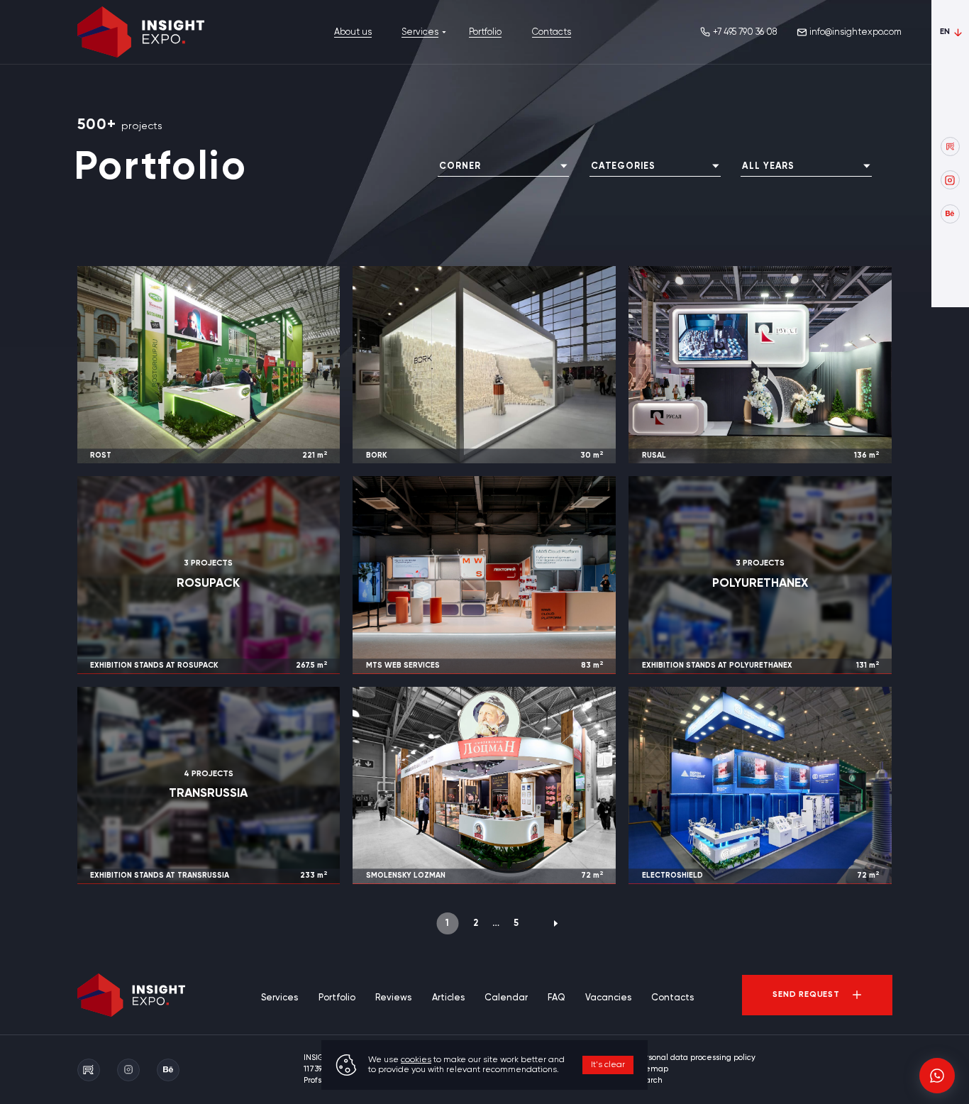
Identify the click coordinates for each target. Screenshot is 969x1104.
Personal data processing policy (695, 1058)
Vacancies (608, 998)
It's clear (608, 1065)
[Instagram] (950, 179)
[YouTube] (950, 146)
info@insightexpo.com (855, 32)
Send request (806, 994)
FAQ (556, 998)
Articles (448, 998)
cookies (416, 1060)
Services (420, 32)
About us (353, 32)
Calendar (506, 998)
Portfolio (485, 32)
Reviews (393, 998)
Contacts (551, 32)
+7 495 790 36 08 (745, 32)
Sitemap (652, 1069)
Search (649, 1080)
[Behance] (950, 213)
